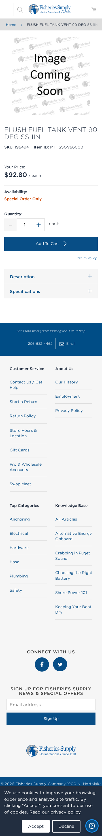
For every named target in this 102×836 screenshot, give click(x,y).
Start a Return (23, 401)
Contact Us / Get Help (26, 384)
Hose (14, 561)
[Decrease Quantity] (10, 224)
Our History (66, 382)
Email (70, 343)
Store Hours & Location (23, 433)
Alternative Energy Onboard (73, 536)
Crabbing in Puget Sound (72, 555)
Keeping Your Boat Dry (73, 609)
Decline (66, 826)
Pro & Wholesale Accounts (26, 467)
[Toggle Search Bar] (20, 9)
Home (11, 24)
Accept (36, 826)
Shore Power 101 (71, 592)
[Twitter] (60, 659)
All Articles (66, 519)
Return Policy (86, 258)
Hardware (19, 547)
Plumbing (19, 576)
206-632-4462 (40, 343)
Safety (16, 590)
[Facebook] (42, 659)
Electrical (19, 533)
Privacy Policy (69, 410)
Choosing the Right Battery (73, 575)
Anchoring (20, 519)
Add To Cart (47, 243)
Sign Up (51, 718)
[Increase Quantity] (38, 224)
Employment (67, 396)
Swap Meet (20, 483)
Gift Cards (19, 450)
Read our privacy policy (55, 812)
